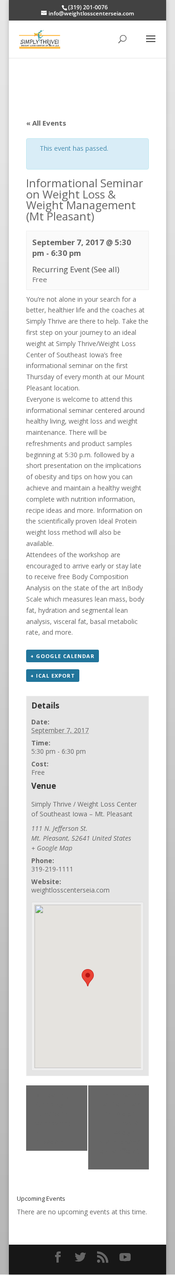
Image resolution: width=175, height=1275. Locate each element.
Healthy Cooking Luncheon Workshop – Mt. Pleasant (56, 1118)
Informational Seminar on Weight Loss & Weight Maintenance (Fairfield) (119, 1127)
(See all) (105, 269)
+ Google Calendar (62, 655)
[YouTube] (125, 1257)
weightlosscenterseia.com (70, 889)
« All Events (46, 123)
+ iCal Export (52, 675)
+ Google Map (51, 847)
